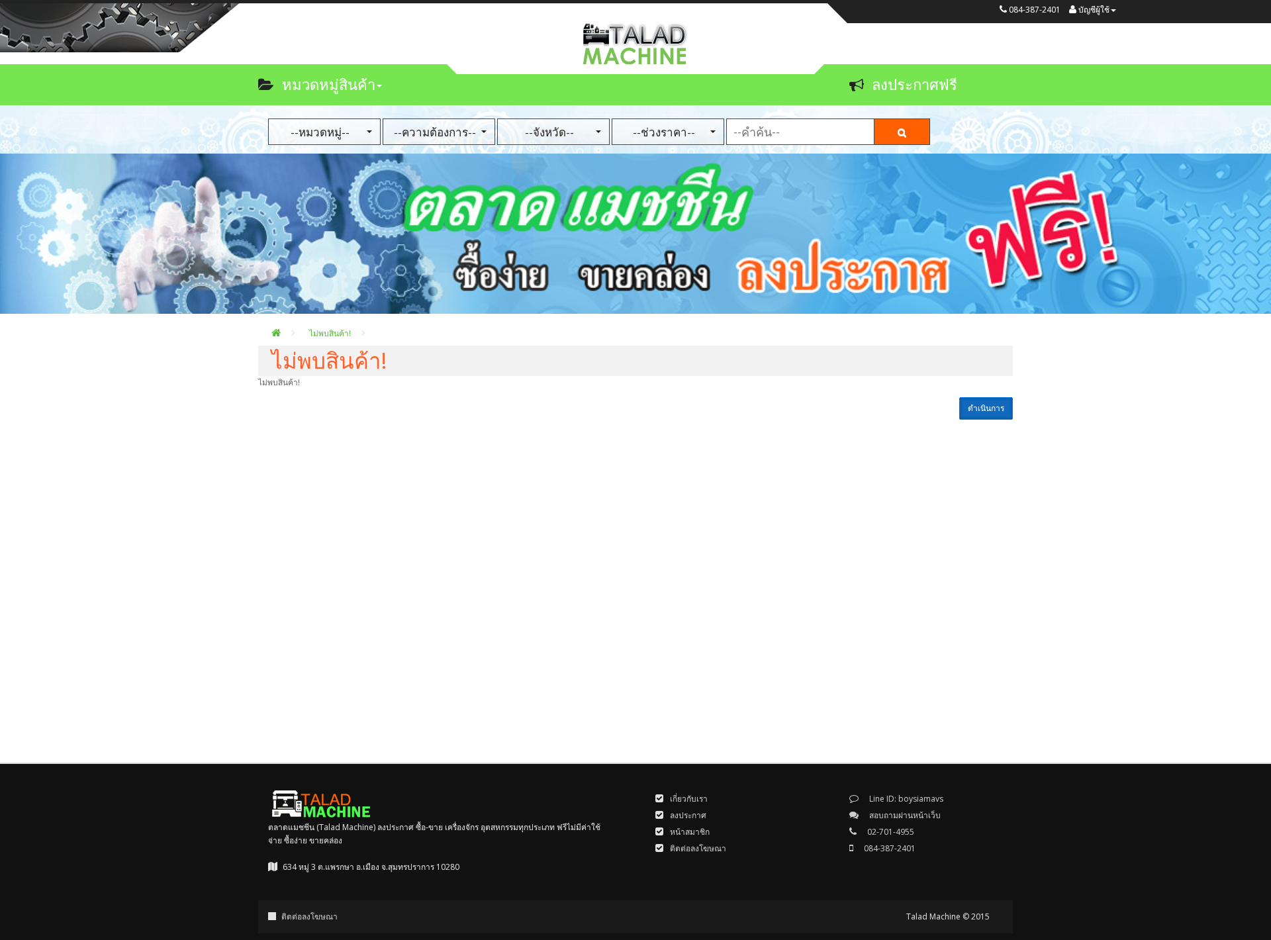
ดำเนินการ (986, 408)
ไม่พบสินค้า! (330, 333)
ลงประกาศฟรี (914, 84)
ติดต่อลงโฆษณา (309, 916)
